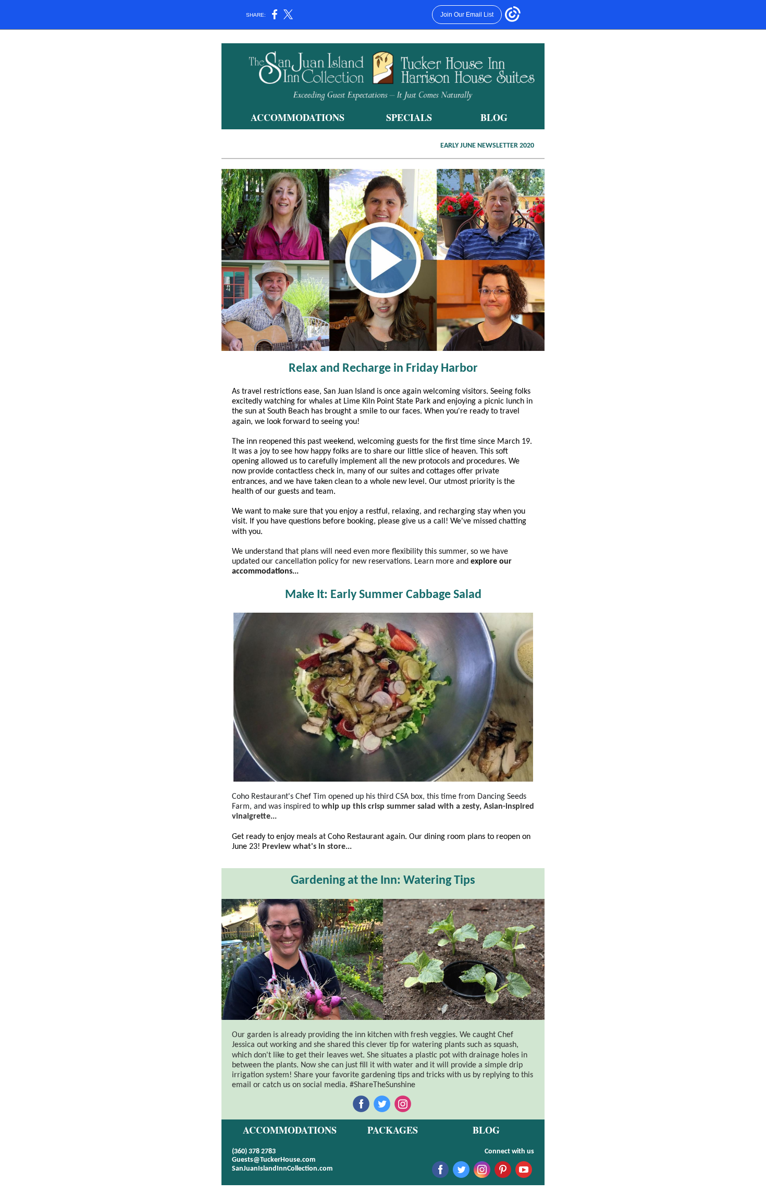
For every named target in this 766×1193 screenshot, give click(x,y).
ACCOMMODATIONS (297, 117)
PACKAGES (392, 1130)
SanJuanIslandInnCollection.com (282, 1169)
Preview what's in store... (307, 847)
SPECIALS (409, 117)
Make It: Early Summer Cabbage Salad (383, 595)
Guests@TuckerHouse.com (273, 1160)
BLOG (494, 117)
